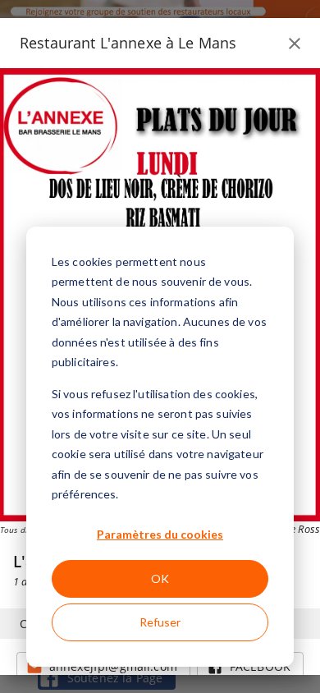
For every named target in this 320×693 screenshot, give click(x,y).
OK (160, 578)
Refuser (160, 622)
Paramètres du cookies (160, 534)
